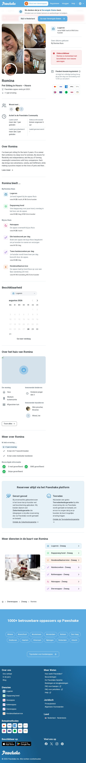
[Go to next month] (37, 300)
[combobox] (23, 293)
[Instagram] (57, 744)
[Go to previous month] (32, 300)
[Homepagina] (3, 602)
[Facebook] (46, 744)
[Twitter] (51, 744)
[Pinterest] (62, 744)
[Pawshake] (9, 3)
